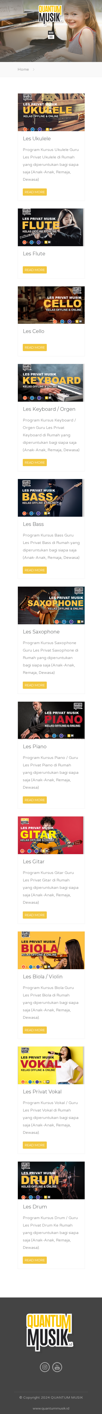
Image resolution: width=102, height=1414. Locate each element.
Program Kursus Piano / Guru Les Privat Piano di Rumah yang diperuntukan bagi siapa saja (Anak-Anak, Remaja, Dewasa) (50, 772)
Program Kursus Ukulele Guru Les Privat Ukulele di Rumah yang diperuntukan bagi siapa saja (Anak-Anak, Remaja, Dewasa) (51, 164)
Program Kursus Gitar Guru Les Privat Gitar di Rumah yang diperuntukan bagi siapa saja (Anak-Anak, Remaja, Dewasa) (50, 887)
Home (23, 69)
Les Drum (35, 1207)
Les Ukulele (37, 139)
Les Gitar (34, 862)
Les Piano (35, 747)
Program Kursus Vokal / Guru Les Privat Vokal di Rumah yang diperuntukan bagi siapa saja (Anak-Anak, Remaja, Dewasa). (50, 1117)
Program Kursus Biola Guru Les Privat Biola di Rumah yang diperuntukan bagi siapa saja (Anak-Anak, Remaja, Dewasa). (50, 1002)
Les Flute (34, 254)
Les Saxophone (41, 632)
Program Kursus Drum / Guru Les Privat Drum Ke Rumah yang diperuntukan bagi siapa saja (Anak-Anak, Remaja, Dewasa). (50, 1232)
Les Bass (33, 524)
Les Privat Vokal (42, 1092)
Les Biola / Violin (43, 977)
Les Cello (33, 331)
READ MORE (35, 192)
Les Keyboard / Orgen (49, 409)
